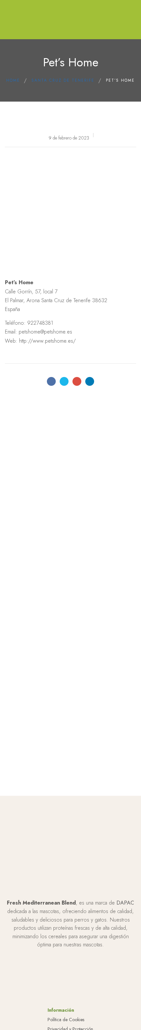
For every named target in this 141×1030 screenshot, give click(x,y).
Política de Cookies (66, 1019)
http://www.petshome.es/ (47, 341)
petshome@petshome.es (45, 331)
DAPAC (125, 903)
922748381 (40, 323)
